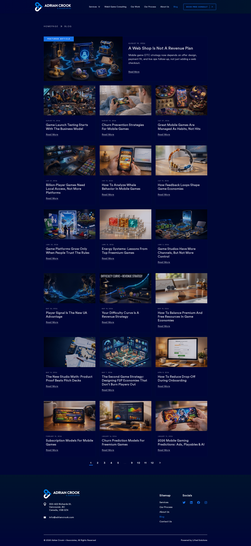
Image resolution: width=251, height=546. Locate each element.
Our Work (135, 7)
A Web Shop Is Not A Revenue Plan (160, 48)
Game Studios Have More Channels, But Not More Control (177, 252)
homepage (51, 26)
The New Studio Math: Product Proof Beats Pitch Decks (69, 378)
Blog (175, 7)
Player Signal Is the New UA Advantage (66, 314)
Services (93, 7)
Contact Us (165, 521)
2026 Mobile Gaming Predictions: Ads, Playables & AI (181, 442)
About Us (164, 7)
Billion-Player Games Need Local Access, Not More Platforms (65, 188)
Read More (133, 72)
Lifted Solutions (199, 540)
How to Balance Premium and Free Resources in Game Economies (180, 316)
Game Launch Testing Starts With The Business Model (67, 126)
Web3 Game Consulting (115, 7)
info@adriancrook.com (61, 517)
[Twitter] (184, 502)
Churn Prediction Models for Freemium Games (123, 442)
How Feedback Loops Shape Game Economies (179, 186)
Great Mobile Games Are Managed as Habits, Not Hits (179, 126)
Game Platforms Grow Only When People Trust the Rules (67, 250)
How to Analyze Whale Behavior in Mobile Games (121, 186)
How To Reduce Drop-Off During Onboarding (176, 378)
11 (145, 462)
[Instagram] (205, 502)
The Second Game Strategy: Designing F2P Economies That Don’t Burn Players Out (124, 380)
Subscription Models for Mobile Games (69, 442)
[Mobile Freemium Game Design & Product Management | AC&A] (53, 6)
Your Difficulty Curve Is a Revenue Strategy (120, 314)
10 (138, 462)
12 (152, 462)
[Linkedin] (191, 502)
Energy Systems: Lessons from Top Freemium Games (124, 250)
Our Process (150, 7)
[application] (99, 7)
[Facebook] (198, 502)
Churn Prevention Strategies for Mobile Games (123, 126)
